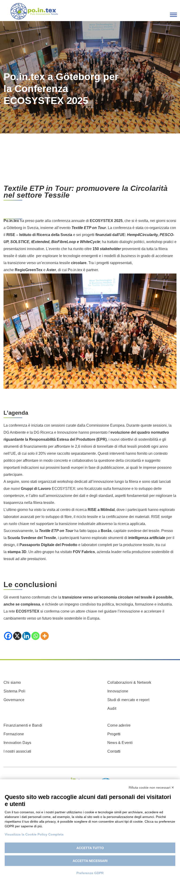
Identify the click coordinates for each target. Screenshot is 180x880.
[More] (45, 636)
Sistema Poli (14, 691)
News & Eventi (120, 743)
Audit (111, 708)
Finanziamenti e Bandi (23, 725)
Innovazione (117, 691)
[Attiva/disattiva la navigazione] (173, 14)
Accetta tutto (90, 848)
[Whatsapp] (35, 636)
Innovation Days (17, 743)
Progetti (114, 734)
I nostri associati (17, 751)
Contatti (114, 751)
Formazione (14, 734)
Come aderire (119, 725)
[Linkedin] (26, 636)
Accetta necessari (90, 861)
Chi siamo (12, 682)
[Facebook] (8, 636)
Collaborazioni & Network (129, 682)
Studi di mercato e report (128, 700)
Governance (14, 700)
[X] (17, 636)
